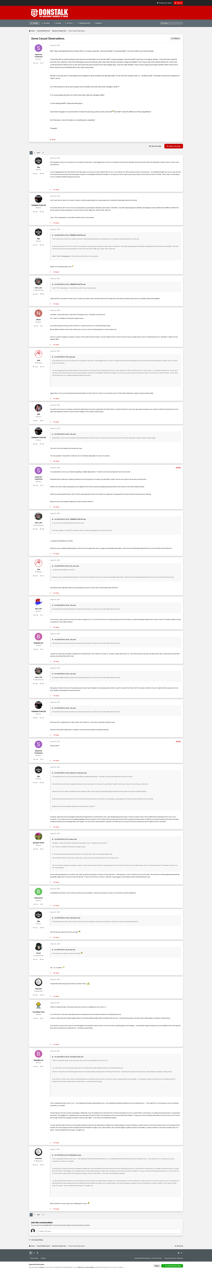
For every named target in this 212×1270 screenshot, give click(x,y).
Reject (157, 1266)
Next (38, 152)
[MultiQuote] (50, 189)
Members (39, 363)
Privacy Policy (34, 1258)
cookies (41, 1267)
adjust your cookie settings (86, 1267)
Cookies (43, 1258)
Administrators (39, 290)
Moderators (39, 991)
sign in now (70, 1225)
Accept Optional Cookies (173, 1266)
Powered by (173, 1258)
